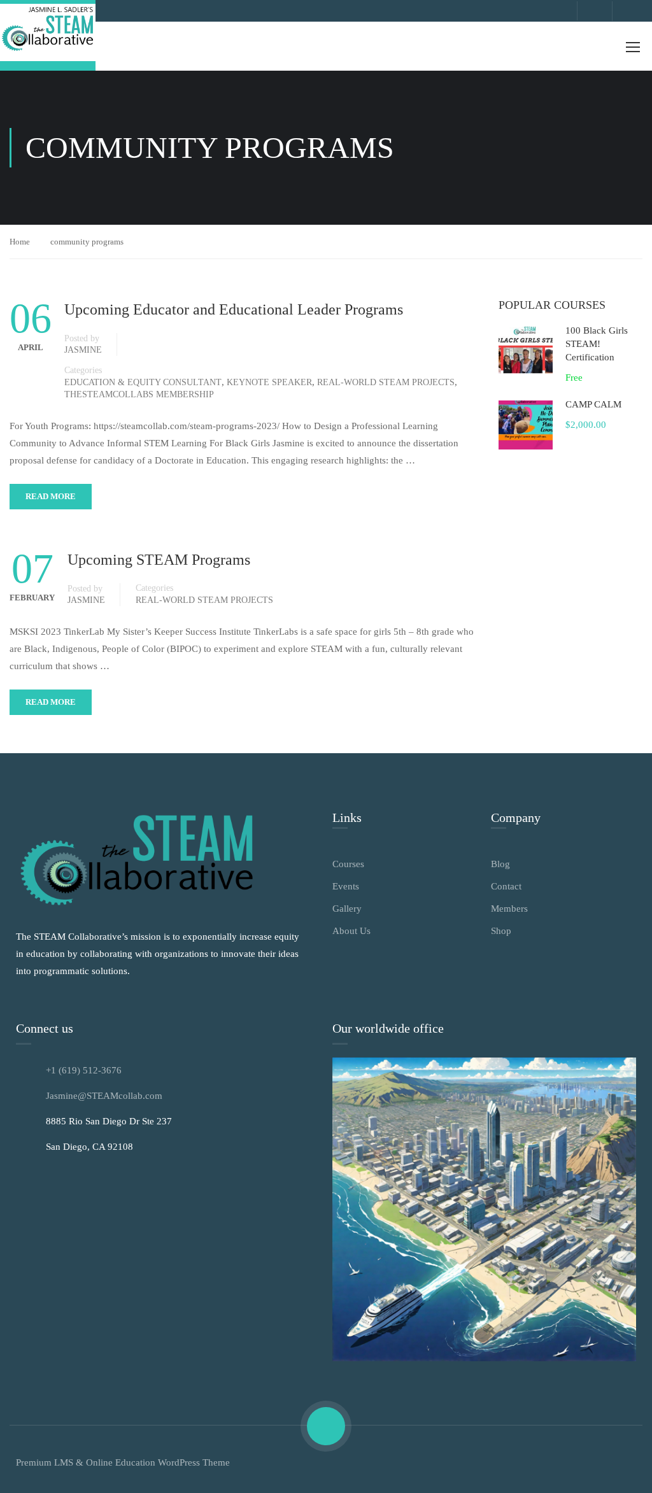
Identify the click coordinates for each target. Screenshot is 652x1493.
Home (20, 241)
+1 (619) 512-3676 (84, 1070)
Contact (506, 886)
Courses (348, 864)
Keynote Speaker (269, 382)
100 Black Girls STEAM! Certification (596, 343)
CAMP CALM (593, 404)
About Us (351, 931)
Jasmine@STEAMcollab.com (104, 1096)
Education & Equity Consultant (143, 382)
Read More (50, 496)
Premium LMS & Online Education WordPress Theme (123, 1462)
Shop (501, 931)
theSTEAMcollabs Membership (139, 394)
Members (509, 908)
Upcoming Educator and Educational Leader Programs (233, 309)
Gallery (347, 908)
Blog (500, 864)
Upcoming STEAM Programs (158, 559)
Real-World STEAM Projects (386, 382)
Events (345, 886)
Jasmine (83, 350)
